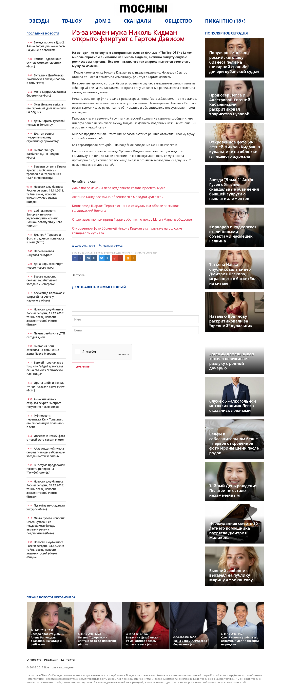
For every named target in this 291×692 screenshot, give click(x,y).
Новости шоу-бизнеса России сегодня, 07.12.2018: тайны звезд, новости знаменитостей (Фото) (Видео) (45, 489)
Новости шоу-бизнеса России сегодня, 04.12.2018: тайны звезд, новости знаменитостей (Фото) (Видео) (45, 549)
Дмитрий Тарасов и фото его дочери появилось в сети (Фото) (45, 238)
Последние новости (43, 33)
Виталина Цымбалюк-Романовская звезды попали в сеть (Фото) (46, 79)
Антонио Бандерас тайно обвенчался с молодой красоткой (118, 197)
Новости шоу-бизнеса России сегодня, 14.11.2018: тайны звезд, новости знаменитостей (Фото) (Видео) (45, 194)
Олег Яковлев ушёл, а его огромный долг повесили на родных (46, 108)
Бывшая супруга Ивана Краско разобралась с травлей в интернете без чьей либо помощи (46, 172)
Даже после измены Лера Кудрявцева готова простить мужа (118, 188)
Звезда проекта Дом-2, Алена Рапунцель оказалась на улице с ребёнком (46, 46)
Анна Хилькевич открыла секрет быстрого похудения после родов (44, 403)
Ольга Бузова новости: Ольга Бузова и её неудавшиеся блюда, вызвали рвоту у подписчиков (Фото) (46, 525)
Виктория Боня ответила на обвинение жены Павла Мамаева (43, 349)
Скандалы (138, 20)
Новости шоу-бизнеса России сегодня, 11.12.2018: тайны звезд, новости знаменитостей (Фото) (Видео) (45, 316)
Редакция (51, 659)
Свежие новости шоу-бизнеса (51, 597)
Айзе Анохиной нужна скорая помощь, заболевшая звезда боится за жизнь (46, 452)
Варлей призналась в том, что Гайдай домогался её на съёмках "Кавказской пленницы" (45, 368)
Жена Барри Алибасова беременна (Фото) (46, 93)
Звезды (39, 20)
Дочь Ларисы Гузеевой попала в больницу (46, 122)
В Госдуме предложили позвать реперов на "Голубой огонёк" (46, 468)
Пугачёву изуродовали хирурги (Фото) (46, 507)
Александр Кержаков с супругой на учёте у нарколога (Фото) (46, 296)
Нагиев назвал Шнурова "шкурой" (40, 253)
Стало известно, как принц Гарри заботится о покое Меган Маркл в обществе (132, 219)
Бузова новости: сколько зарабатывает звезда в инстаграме (42, 280)
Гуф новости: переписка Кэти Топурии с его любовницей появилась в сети (45, 421)
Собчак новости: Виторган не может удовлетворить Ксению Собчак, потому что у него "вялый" (44, 218)
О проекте (34, 659)
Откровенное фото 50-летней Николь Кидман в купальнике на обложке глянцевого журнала (127, 230)
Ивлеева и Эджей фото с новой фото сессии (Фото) (46, 437)
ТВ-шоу (72, 20)
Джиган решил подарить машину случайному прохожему (43, 137)
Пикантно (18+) (225, 20)
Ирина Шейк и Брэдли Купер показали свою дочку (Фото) (46, 386)
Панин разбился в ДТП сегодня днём (46, 335)
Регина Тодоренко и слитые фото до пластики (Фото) (44, 62)
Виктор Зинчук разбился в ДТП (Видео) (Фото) (43, 153)
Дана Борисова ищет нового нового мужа (45, 265)
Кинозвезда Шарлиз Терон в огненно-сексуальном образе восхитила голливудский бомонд (126, 208)
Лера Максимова (112, 245)
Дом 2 (103, 20)
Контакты (68, 659)
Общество (178, 20)
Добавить (83, 366)
